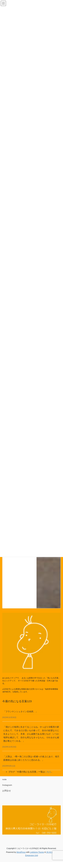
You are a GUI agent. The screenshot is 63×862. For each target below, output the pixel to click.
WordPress (21, 852)
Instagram (7, 785)
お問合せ (6, 790)
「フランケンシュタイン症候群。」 (20, 711)
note (4, 779)
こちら (48, 772)
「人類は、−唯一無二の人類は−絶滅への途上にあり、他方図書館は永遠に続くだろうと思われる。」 (31, 758)
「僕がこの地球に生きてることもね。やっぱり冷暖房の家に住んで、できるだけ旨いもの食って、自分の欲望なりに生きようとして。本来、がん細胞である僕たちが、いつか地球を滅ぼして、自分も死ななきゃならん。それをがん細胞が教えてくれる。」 (31, 734)
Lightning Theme (37, 852)
